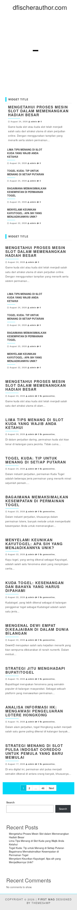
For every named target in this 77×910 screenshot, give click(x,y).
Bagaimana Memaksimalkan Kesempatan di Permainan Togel (26, 192)
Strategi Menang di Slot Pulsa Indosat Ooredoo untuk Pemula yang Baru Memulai (34, 751)
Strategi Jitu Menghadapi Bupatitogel (35, 670)
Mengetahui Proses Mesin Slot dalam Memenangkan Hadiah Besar (38, 110)
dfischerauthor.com (40, 7)
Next (51, 788)
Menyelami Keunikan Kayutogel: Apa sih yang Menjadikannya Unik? (24, 213)
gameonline (49, 396)
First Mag (46, 899)
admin (34, 121)
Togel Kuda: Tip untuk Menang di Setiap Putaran (25, 172)
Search (10, 802)
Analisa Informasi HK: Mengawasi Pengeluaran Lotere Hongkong (34, 710)
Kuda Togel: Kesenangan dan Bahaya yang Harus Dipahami (34, 586)
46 (43, 788)
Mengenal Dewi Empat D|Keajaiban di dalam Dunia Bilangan (37, 629)
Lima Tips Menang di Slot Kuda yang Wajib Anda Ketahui (24, 153)
